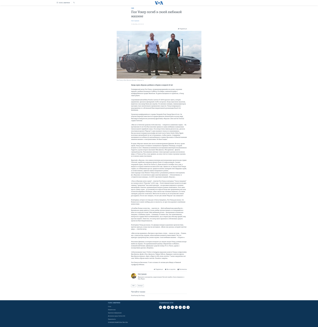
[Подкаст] (180, 307)
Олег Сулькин (135, 21)
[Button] (182, 29)
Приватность (112, 319)
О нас (109, 306)
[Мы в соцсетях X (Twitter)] (164, 307)
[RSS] (176, 307)
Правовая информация (115, 313)
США (132, 8)
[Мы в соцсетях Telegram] (188, 307)
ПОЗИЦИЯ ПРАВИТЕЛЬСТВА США (118, 322)
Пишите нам (112, 310)
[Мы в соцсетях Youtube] (168, 307)
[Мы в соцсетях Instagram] (172, 307)
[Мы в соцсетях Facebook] (160, 307)
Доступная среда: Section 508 (116, 316)
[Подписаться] (184, 307)
